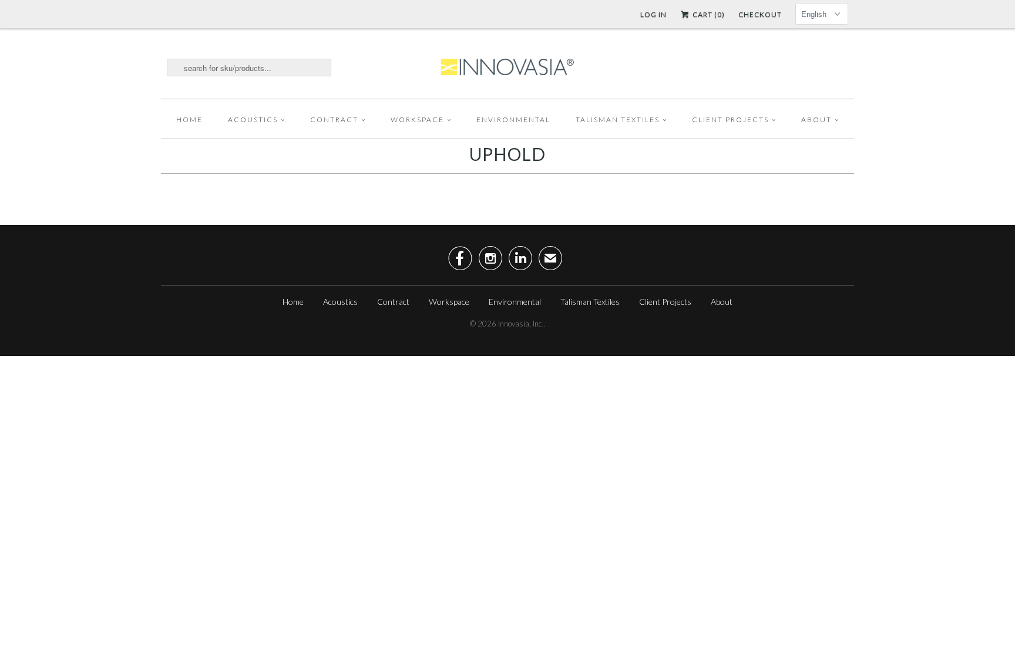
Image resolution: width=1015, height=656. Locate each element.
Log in (653, 14)
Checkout (760, 14)
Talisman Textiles (618, 119)
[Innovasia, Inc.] (507, 67)
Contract (334, 119)
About (816, 119)
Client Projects (730, 119)
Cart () (708, 14)
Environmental (513, 119)
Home (189, 119)
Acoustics (253, 119)
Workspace (417, 119)
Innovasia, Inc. (521, 323)
